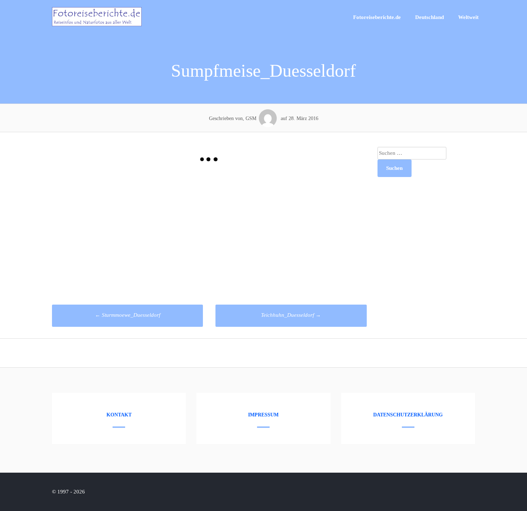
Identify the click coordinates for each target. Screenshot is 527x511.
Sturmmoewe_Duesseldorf (127, 315)
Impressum (263, 414)
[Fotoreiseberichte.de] (97, 24)
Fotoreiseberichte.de (377, 17)
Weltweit (468, 17)
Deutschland (429, 17)
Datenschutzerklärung (408, 414)
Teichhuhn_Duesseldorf (291, 315)
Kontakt (119, 414)
